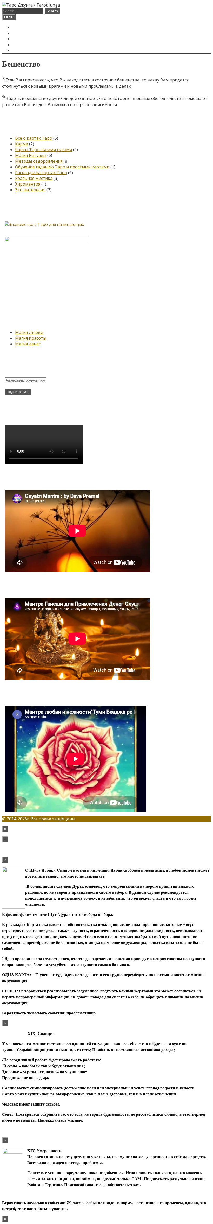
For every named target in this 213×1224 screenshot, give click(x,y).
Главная (22, 27)
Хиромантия (27, 184)
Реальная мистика (33, 178)
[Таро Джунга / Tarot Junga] (31, 5)
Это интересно (30, 190)
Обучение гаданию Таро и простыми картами (62, 167)
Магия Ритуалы (30, 155)
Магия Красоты (30, 338)
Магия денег (28, 344)
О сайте (21, 39)
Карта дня (24, 33)
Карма (21, 144)
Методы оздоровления (39, 161)
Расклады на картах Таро (41, 172)
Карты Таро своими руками (43, 150)
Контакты (24, 44)
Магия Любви (29, 332)
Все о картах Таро (33, 138)
